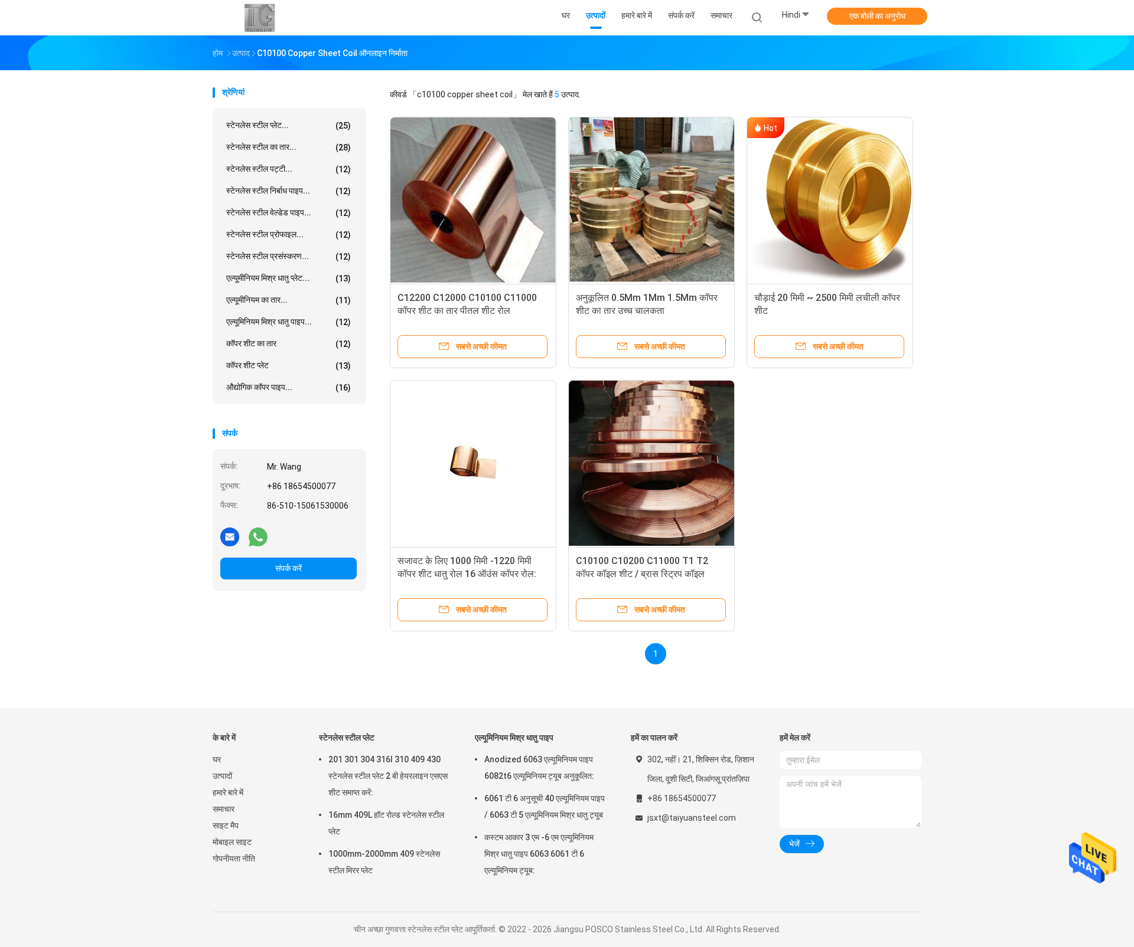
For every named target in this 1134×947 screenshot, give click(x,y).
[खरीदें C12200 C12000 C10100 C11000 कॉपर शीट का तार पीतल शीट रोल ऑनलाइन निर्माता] (473, 200)
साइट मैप (226, 825)
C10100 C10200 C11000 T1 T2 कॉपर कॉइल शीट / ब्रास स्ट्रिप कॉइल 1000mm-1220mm (642, 573)
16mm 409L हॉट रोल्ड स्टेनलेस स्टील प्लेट (386, 823)
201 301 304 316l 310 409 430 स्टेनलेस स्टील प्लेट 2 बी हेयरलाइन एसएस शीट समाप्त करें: (388, 776)
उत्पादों (222, 776)
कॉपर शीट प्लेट (288, 366)
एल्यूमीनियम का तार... (288, 300)
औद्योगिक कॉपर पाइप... (288, 387)
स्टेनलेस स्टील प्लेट (346, 737)
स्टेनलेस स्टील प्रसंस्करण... (288, 256)
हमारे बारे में (228, 792)
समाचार (223, 809)
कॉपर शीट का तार (288, 344)
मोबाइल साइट (232, 842)
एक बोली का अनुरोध (877, 16)
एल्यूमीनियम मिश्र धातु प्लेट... (288, 278)
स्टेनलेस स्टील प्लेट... (288, 125)
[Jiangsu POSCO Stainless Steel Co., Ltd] (259, 18)
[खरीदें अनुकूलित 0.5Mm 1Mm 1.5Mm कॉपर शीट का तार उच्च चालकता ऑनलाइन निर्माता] (651, 200)
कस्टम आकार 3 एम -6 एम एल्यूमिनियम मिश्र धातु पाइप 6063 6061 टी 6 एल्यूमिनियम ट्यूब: (539, 854)
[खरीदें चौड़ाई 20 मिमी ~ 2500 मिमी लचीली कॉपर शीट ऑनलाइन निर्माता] (830, 200)
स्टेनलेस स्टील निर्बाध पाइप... (288, 191)
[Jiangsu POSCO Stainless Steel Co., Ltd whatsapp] (258, 536)
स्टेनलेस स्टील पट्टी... (288, 169)
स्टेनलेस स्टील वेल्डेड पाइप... (288, 213)
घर (217, 759)
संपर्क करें (288, 568)
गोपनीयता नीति (234, 858)
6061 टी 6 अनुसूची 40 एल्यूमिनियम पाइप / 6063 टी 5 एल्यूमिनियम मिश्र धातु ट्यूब (544, 807)
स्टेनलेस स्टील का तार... (288, 147)
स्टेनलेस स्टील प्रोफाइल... (288, 235)
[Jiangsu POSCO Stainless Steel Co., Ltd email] (229, 536)
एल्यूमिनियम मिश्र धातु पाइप (514, 737)
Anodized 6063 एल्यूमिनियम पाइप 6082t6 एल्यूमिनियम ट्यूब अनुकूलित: (539, 768)
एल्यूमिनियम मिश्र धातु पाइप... (288, 322)
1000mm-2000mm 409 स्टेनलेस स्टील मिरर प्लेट (384, 862)
